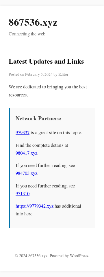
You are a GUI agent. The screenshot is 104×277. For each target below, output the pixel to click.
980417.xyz (26, 152)
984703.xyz (26, 173)
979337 (22, 132)
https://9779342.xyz (34, 205)
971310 (22, 193)
